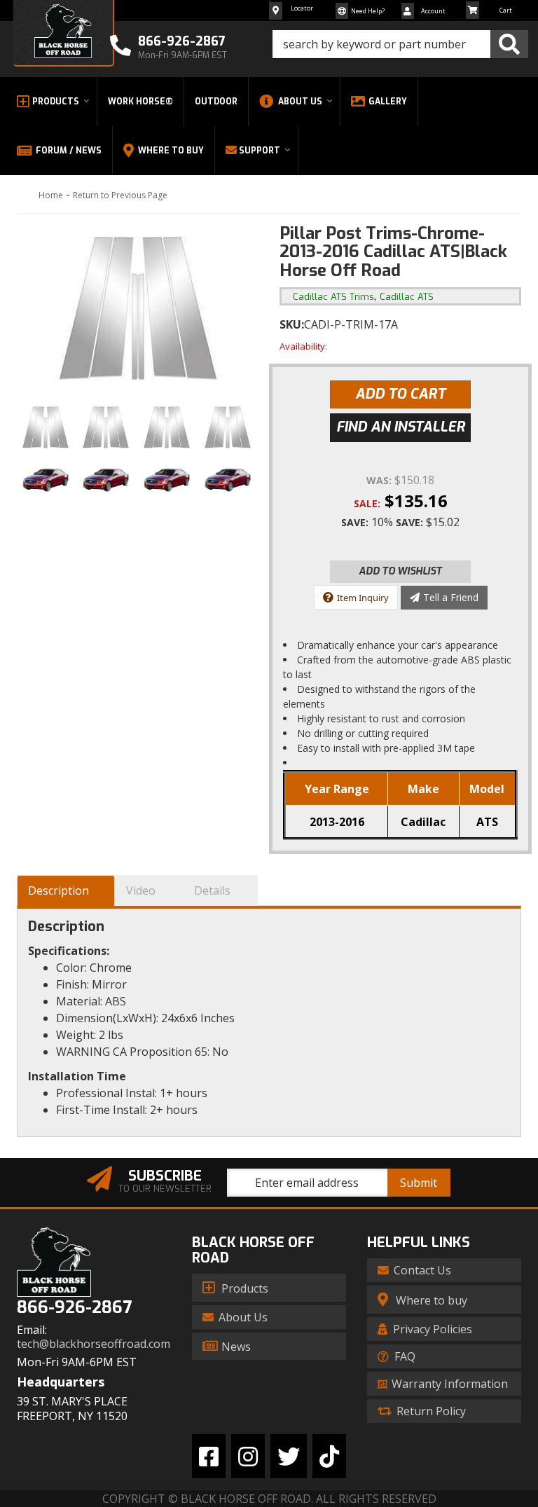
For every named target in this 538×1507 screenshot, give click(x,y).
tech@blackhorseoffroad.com (93, 1344)
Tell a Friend (450, 597)
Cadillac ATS (407, 297)
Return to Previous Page (120, 195)
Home (51, 195)
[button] (400, 44)
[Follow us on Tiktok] (329, 1456)
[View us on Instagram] (248, 1456)
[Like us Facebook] (209, 1456)
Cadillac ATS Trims (333, 297)
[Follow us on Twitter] (288, 1456)
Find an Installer (400, 427)
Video (141, 890)
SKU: (292, 324)
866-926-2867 (74, 1308)
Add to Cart (400, 394)
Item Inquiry (363, 597)
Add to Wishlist (400, 571)
